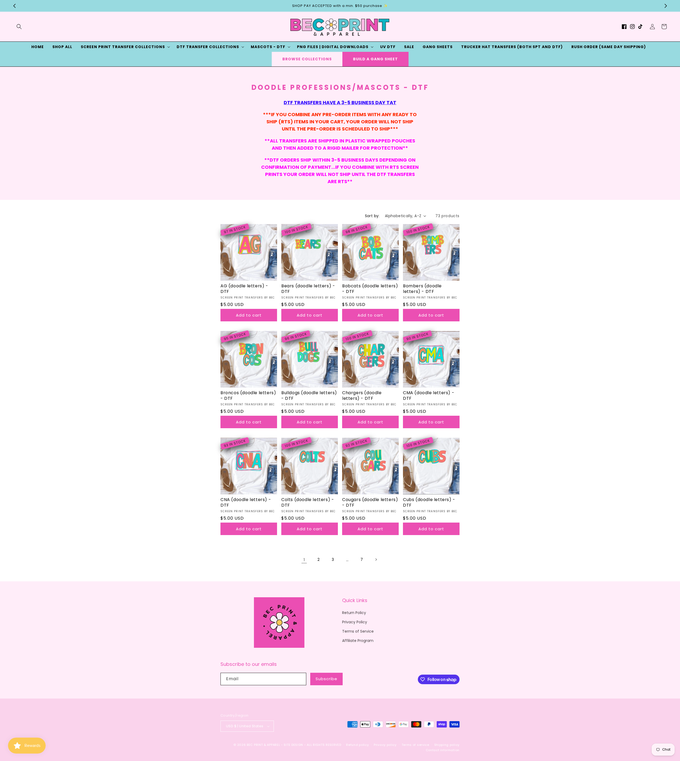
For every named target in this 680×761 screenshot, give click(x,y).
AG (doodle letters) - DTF (244, 289)
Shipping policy (447, 745)
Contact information (443, 750)
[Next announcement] (666, 6)
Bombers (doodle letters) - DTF (422, 289)
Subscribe (326, 679)
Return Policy (354, 612)
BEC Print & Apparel (263, 745)
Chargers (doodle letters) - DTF (362, 395)
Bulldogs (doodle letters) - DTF (309, 395)
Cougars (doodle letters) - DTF (370, 502)
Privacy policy (385, 745)
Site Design (293, 745)
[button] (19, 26)
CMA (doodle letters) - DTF (428, 395)
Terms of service (415, 745)
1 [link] (304, 559)
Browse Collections (307, 59)
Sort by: (372, 215)
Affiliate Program (357, 640)
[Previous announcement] (14, 6)
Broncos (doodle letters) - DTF (248, 395)
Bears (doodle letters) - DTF (308, 289)
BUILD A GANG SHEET (375, 59)
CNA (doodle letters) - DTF (245, 502)
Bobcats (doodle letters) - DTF (370, 289)
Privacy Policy (354, 622)
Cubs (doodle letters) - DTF (429, 502)
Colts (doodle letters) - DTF (307, 502)
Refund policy (357, 745)
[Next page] (376, 559)
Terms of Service (358, 631)
